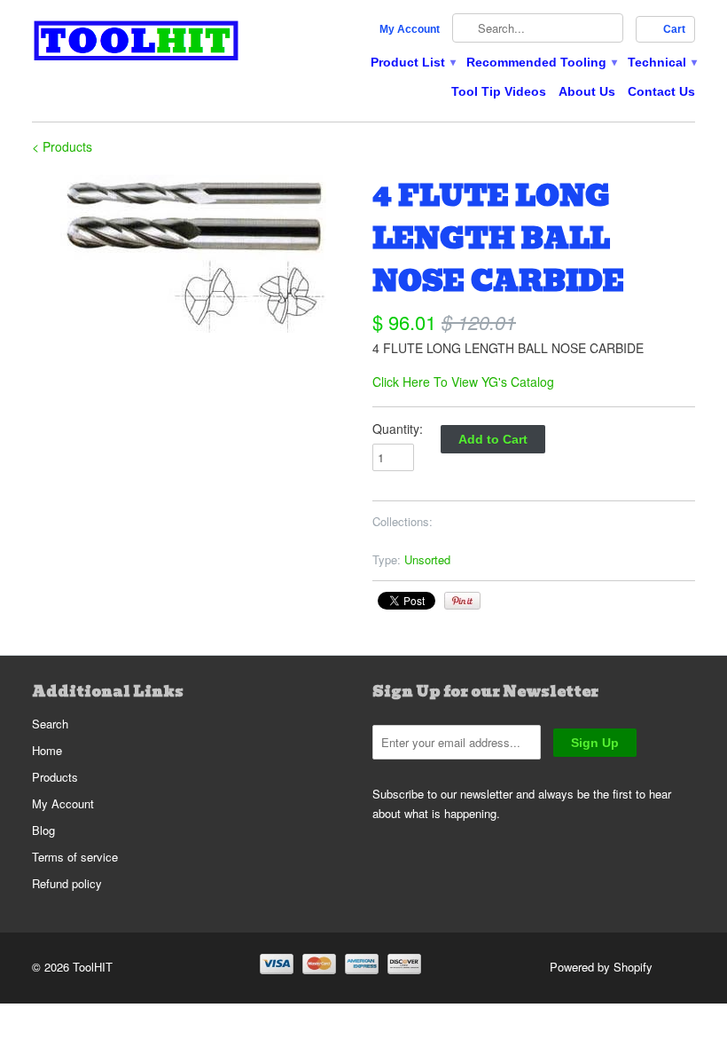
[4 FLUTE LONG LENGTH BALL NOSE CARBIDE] (193, 254)
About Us (587, 91)
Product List (412, 62)
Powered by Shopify (601, 966)
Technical (661, 62)
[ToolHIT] (136, 43)
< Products (62, 146)
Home (47, 750)
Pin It (462, 601)
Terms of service (75, 856)
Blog (43, 830)
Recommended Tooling (540, 62)
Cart (674, 29)
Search (50, 723)
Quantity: (397, 428)
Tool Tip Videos (498, 91)
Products (55, 776)
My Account (409, 29)
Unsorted (427, 559)
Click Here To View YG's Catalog (463, 381)
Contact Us (661, 91)
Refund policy (67, 883)
